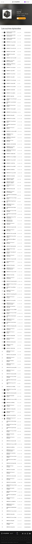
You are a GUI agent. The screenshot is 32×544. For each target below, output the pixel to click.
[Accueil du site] (16, 1)
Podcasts (4, 8)
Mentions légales (10, 542)
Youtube (30, 533)
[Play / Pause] (24, 1)
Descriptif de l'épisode (27, 32)
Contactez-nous (15, 542)
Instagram (27, 533)
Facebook (23, 533)
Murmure (29, 542)
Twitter (25, 533)
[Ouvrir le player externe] (30, 1)
